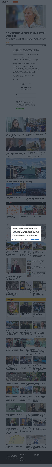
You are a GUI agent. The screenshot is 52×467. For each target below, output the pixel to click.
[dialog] (26, 233)
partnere (26, 230)
